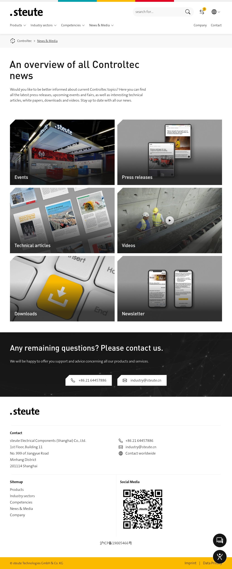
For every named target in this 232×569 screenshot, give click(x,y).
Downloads (25, 313)
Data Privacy (212, 563)
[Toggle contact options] (220, 540)
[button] (24, 25)
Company (17, 515)
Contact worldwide (141, 453)
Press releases (137, 177)
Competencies (21, 502)
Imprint (190, 563)
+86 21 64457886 (92, 380)
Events (21, 177)
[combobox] (157, 12)
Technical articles (32, 245)
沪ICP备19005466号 (116, 543)
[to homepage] (26, 12)
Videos (128, 245)
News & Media (21, 508)
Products (17, 489)
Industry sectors (22, 496)
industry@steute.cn (145, 380)
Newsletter (133, 313)
